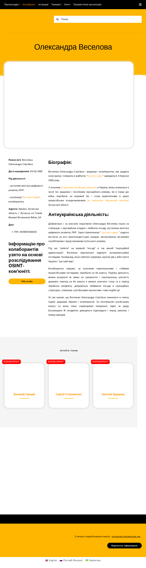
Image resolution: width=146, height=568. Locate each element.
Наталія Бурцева (113, 394)
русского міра (95, 176)
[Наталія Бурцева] (113, 370)
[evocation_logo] (20, 16)
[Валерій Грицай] (24, 370)
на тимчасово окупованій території (108, 200)
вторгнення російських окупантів (79, 187)
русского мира (31, 197)
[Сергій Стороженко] (69, 370)
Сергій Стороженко (69, 394)
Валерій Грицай (24, 394)
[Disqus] (68, 467)
